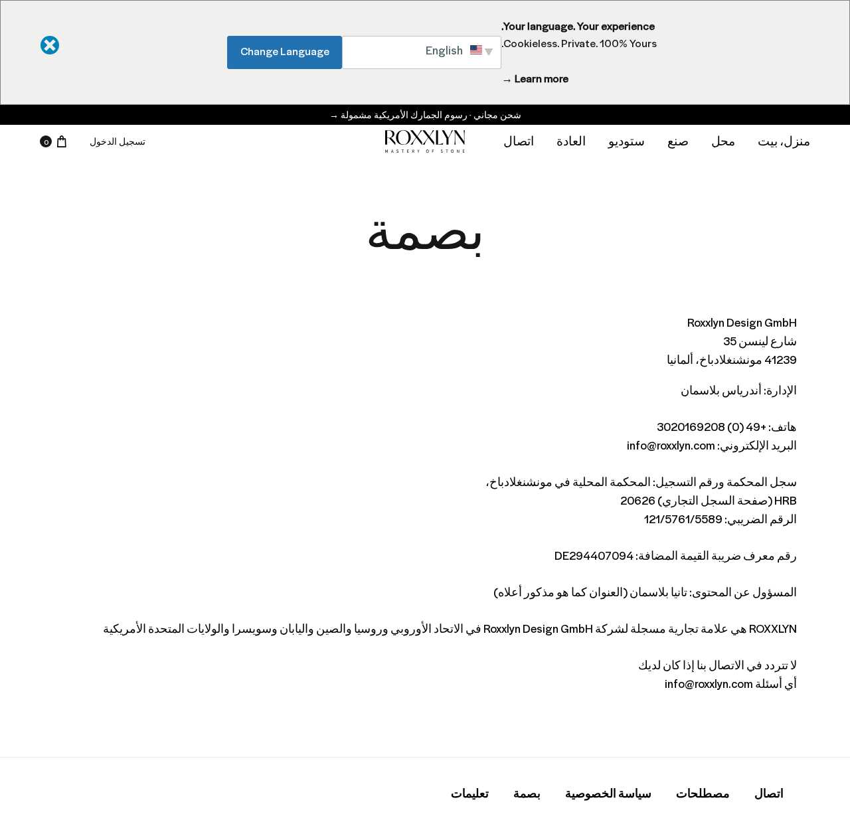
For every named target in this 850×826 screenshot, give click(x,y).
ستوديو (626, 140)
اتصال (518, 140)
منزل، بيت (784, 140)
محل (723, 140)
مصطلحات (703, 793)
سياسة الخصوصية (608, 793)
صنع (678, 140)
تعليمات (470, 793)
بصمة (527, 793)
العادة (571, 140)
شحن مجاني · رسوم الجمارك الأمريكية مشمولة (425, 114)
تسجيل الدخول (117, 141)
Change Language (284, 50)
